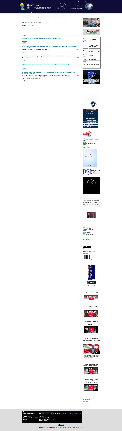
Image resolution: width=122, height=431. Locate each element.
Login (90, 1)
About (80, 12)
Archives (64, 12)
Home (21, 12)
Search (99, 12)
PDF (25, 42)
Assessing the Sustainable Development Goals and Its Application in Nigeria (41, 38)
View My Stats (91, 285)
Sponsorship (34, 12)
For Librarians (86, 406)
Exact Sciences (72, 415)
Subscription (50, 12)
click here (92, 251)
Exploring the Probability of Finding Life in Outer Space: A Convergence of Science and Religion (46, 64)
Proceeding (57, 12)
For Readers (85, 401)
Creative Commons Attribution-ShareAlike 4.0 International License (67, 427)
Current (27, 12)
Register (86, 1)
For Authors (85, 403)
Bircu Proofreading (72, 12)
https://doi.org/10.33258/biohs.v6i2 (33, 22)
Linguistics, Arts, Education (74, 413)
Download (41, 12)
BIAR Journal (79, 1)
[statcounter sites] (91, 283)
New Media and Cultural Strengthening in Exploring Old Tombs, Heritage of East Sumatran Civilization (48, 56)
